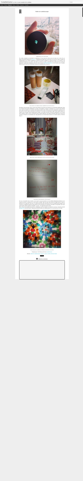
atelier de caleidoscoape (35, 253)
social (46, 253)
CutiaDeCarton (49, 251)
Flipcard (5, 5)
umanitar (49, 253)
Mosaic (14, 5)
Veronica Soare (54, 253)
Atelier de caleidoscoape (42, 11)
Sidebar (17, 5)
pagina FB (22, 208)
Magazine (10, 5)
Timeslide (26, 5)
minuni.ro (33, 59)
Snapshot (22, 5)
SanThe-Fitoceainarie (48, 63)
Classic (2, 5)
